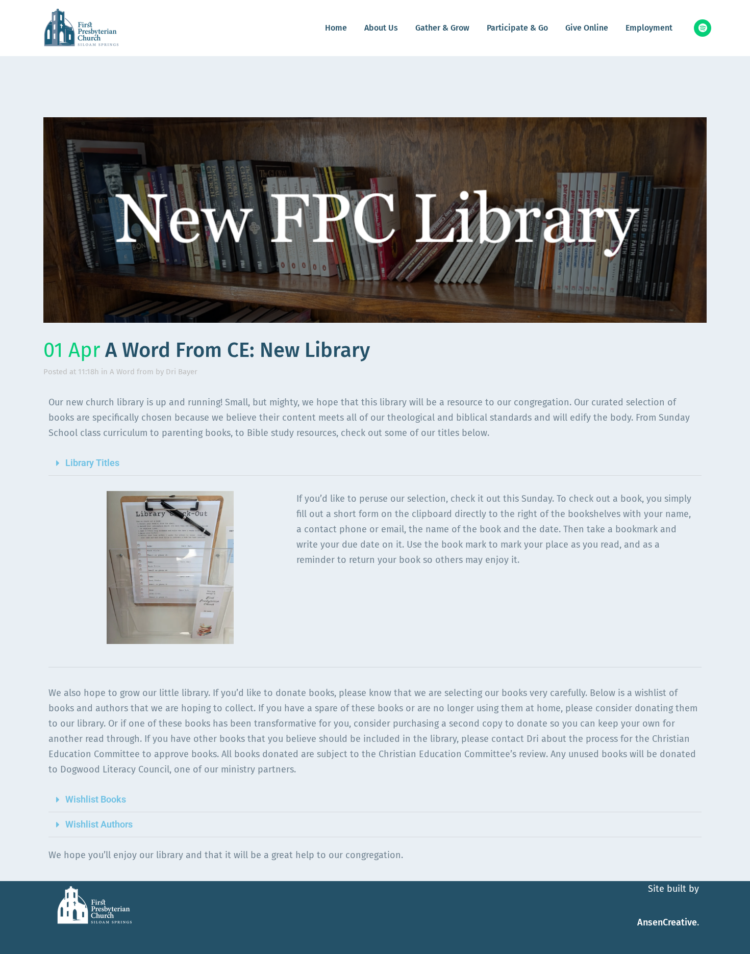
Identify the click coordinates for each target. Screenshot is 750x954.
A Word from (132, 371)
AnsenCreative (667, 922)
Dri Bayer (181, 371)
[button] (375, 463)
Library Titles (92, 462)
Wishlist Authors (99, 824)
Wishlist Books (95, 799)
